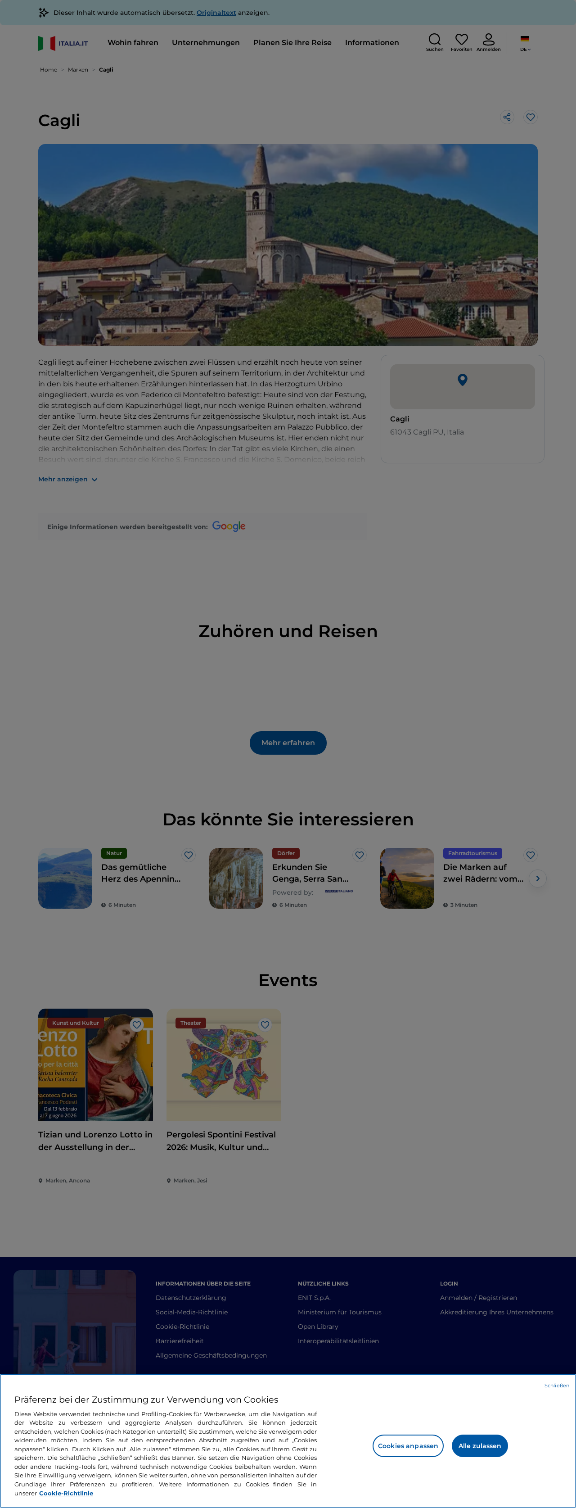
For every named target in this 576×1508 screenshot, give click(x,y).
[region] (288, 1441)
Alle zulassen (480, 1446)
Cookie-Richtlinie (66, 1492)
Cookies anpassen (408, 1446)
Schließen (556, 1385)
